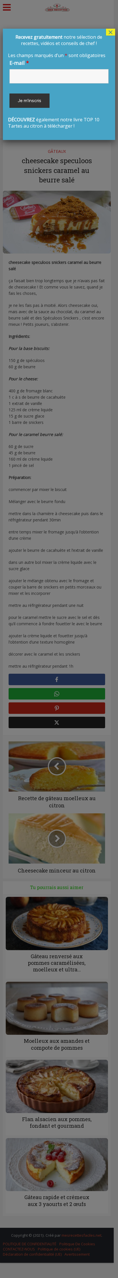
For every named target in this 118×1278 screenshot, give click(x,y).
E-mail (19, 62)
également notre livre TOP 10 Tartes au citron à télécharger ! (57, 81)
